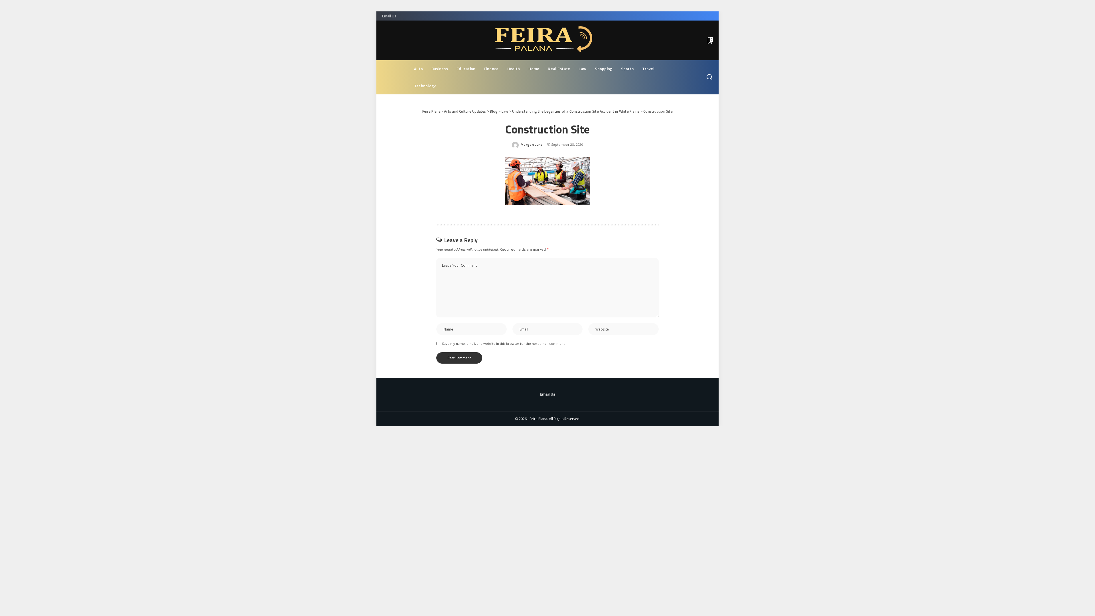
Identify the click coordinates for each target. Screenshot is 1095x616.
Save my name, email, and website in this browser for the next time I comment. (503, 343)
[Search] (709, 77)
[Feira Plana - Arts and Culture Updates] (547, 40)
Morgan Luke (532, 144)
